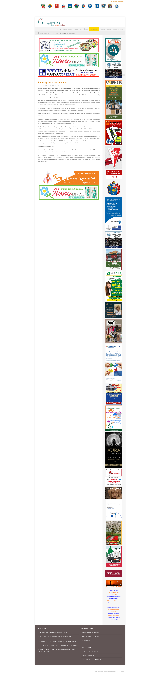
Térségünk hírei (94, 29)
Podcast (108, 29)
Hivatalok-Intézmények (114, 603)
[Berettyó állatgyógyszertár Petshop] (113, 481)
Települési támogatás (113, 613)
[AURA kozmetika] (113, 450)
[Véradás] (114, 472)
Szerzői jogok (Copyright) (90, 636)
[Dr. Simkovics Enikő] (113, 310)
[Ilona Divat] (69, 60)
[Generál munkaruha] (113, 132)
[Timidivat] (69, 177)
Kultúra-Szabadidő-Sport (113, 607)
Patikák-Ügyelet (114, 590)
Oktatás (76, 29)
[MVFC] (113, 157)
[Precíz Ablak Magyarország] (68, 72)
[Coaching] (113, 418)
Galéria (115, 29)
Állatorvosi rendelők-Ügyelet (113, 600)
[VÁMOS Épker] (113, 99)
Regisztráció (121, 1)
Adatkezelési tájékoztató (90, 651)
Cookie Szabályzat (88, 655)
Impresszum (86, 640)
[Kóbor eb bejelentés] (113, 492)
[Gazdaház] (114, 532)
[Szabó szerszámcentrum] (114, 259)
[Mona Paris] (113, 331)
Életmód (86, 29)
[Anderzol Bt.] (69, 45)
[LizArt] (113, 285)
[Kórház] (114, 509)
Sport (81, 29)
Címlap (59, 29)
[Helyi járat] (114, 556)
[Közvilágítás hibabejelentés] (114, 174)
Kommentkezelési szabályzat (91, 659)
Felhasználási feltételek (90, 632)
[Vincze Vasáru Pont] (113, 239)
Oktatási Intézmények (114, 605)
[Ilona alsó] (69, 192)
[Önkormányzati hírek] (114, 188)
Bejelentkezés (114, 1)
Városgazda (114, 621)
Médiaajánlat (86, 644)
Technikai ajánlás (87, 648)
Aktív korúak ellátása (113, 615)
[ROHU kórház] (113, 363)
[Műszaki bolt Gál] (114, 394)
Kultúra (70, 29)
